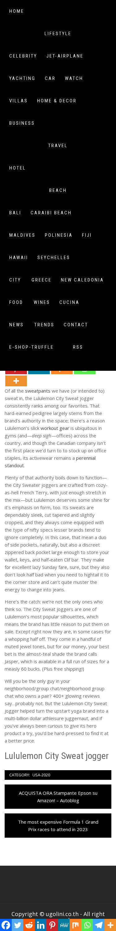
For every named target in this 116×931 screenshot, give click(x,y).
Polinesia (59, 235)
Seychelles (53, 257)
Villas (18, 101)
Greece (42, 280)
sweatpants (37, 391)
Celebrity (23, 56)
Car (50, 78)
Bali (15, 213)
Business (22, 123)
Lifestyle (58, 33)
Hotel (17, 168)
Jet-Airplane (65, 56)
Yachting (22, 78)
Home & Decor (57, 101)
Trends (44, 325)
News (16, 325)
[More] (16, 380)
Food (16, 302)
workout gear (55, 428)
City (15, 280)
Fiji (87, 235)
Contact (76, 325)
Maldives (22, 235)
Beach (58, 190)
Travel (58, 145)
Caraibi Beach (51, 213)
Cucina (69, 302)
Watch (74, 78)
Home (16, 11)
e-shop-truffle (31, 347)
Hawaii (18, 257)
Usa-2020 (41, 775)
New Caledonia (82, 280)
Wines (42, 302)
